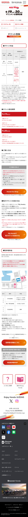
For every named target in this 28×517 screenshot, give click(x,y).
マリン (16, 455)
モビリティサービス (6, 463)
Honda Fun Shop (12, 191)
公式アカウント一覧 (6, 446)
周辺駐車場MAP (12, 362)
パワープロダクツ (6, 455)
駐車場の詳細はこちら (12, 342)
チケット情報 (20, 24)
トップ (3, 20)
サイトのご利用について (14, 510)
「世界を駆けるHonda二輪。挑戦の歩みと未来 (13, 497)
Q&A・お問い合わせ (6, 467)
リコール (17, 467)
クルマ (3, 451)
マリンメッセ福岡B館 (9, 20)
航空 (3, 459)
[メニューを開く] (24, 3)
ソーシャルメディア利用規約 (12, 507)
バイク (16, 451)
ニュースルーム (18, 471)
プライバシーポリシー (18, 504)
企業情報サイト (5, 475)
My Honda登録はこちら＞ (16, 81)
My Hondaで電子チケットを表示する (12, 234)
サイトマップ (8, 504)
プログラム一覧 (6, 24)
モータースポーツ (6, 471)
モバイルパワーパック (20, 459)
